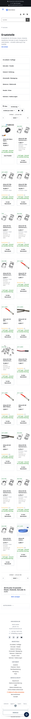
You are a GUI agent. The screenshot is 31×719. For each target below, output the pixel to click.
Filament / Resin (15, 667)
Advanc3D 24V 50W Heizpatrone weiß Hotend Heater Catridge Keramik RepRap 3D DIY (7, 445)
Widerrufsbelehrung (15, 687)
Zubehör (15, 665)
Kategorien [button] (7, 605)
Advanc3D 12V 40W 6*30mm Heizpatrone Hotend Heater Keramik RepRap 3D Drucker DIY (23, 274)
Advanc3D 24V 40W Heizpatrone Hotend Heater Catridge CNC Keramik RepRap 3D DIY (23, 406)
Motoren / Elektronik (9, 84)
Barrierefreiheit (15, 694)
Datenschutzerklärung (15, 683)
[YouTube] (21, 637)
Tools (15, 674)
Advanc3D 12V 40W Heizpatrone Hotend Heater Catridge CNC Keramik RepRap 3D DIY (7, 320)
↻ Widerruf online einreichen (15, 692)
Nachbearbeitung (15, 669)
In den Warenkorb (23, 161)
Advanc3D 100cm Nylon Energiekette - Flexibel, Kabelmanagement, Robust (7, 140)
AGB (15, 685)
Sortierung (14, 106)
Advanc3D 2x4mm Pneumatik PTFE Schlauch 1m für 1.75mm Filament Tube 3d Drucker (23, 539)
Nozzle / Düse (7, 90)
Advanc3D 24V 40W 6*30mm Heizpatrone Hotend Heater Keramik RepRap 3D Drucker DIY (7, 406)
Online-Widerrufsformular (15, 689)
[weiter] (27, 118)
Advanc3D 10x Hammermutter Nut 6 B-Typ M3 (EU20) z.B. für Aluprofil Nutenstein (7, 226)
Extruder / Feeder (8, 66)
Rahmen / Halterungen (10, 96)
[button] (20, 14)
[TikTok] (17, 637)
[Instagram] (13, 637)
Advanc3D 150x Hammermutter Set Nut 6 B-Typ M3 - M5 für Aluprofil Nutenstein (7, 360)
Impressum (15, 681)
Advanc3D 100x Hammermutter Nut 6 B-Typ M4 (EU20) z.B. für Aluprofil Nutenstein (7, 185)
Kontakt (15, 696)
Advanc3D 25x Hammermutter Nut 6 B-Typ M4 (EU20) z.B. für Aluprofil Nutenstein (7, 491)
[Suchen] (28, 20)
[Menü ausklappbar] (3, 9)
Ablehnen (15, 712)
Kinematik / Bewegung (10, 78)
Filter (5, 106)
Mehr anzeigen (15, 597)
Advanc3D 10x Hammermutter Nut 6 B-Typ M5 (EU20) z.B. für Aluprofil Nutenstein (7, 274)
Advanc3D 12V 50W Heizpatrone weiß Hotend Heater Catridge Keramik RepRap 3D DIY (23, 320)
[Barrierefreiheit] (26, 714)
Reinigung (15, 671)
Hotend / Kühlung (8, 72)
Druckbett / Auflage (9, 60)
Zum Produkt (8, 156)
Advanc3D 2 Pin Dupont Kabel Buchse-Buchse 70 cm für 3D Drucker (23, 360)
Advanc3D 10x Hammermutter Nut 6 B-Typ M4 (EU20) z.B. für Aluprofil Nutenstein (23, 226)
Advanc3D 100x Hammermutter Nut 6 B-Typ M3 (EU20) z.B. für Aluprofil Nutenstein (23, 139)
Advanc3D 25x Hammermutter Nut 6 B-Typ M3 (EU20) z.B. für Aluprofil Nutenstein (23, 445)
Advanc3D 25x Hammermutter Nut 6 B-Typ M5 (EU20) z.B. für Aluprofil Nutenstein (7, 539)
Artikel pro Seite (8, 110)
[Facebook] (9, 637)
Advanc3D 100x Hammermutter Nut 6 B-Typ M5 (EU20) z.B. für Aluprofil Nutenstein (23, 185)
